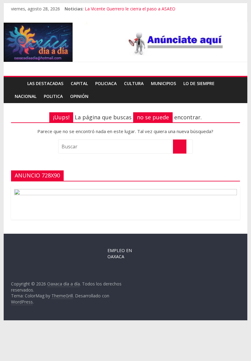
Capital (79, 83)
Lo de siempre (199, 83)
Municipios (163, 83)
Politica (53, 96)
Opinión (79, 96)
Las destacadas (45, 83)
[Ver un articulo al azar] (234, 83)
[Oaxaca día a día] (125, 42)
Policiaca (106, 83)
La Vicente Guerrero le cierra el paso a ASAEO (130, 9)
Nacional (25, 96)
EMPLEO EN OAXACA (119, 253)
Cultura (134, 83)
